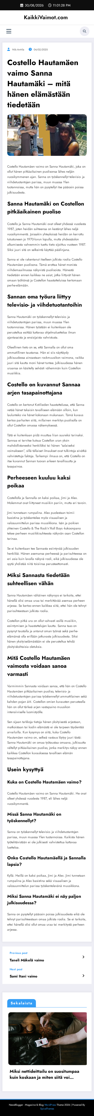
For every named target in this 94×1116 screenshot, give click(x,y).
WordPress (50, 1104)
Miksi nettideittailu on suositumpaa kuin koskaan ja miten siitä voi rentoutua (39, 1074)
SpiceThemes (47, 1108)
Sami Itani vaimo (23, 976)
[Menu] (8, 31)
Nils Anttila (18, 49)
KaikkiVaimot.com (46, 17)
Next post (16, 969)
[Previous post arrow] (83, 957)
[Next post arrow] (83, 976)
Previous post (18, 953)
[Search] (84, 31)
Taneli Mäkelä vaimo (27, 960)
